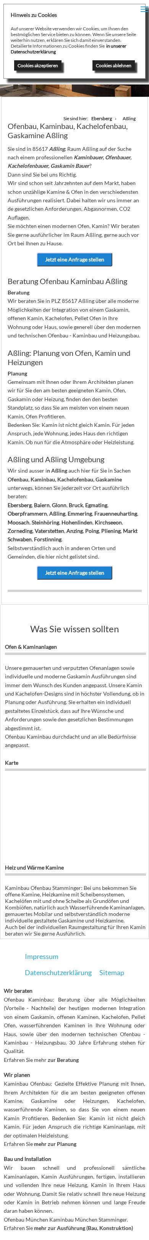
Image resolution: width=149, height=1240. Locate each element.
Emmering (80, 513)
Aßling (57, 513)
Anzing (74, 530)
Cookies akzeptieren (38, 65)
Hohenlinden (77, 522)
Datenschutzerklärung (58, 972)
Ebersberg (20, 505)
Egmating (96, 505)
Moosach (18, 522)
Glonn (59, 505)
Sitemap (111, 972)
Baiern (42, 505)
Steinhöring (45, 522)
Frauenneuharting (115, 513)
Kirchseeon (108, 522)
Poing (92, 530)
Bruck (76, 505)
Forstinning (48, 539)
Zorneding (20, 530)
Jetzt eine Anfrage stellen (74, 259)
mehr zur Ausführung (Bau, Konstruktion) (83, 1228)
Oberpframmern (27, 513)
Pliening (111, 530)
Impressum (41, 956)
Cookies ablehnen (113, 65)
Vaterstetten (49, 530)
